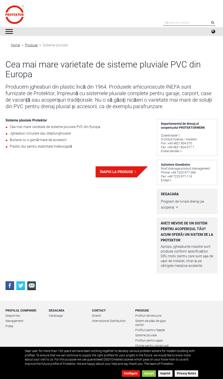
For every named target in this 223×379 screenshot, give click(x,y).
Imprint (165, 373)
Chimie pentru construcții (152, 345)
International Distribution (109, 321)
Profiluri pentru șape (149, 340)
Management (14, 321)
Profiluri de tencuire (148, 315)
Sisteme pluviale (146, 335)
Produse (31, 45)
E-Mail (165, 180)
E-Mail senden (170, 151)
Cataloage (56, 315)
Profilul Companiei (20, 310)
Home (15, 45)
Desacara (56, 310)
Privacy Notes (186, 373)
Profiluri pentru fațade (150, 330)
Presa (9, 326)
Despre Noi (12, 315)
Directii (96, 315)
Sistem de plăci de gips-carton (150, 323)
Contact (99, 310)
